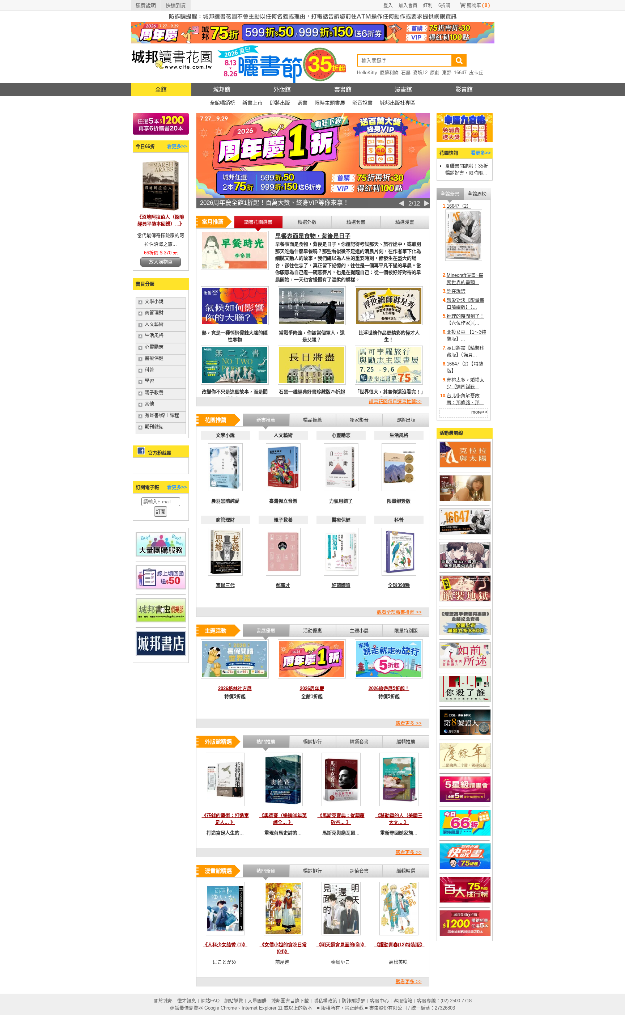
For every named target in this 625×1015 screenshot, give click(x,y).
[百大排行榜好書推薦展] (465, 901)
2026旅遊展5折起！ (389, 688)
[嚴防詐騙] (312, 20)
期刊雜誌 (154, 426)
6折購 (444, 5)
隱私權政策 (325, 1000)
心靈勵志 (154, 347)
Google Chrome (220, 1008)
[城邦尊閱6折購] (161, 133)
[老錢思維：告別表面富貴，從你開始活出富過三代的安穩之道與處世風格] (225, 577)
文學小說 (154, 301)
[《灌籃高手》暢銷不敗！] (465, 633)
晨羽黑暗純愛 (225, 501)
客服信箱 (403, 1000)
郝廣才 (283, 585)
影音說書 (362, 103)
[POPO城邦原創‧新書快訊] (465, 566)
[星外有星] (283, 577)
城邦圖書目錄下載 (290, 1000)
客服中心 (379, 1000)
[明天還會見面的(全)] (341, 937)
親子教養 (154, 392)
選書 (302, 103)
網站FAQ (210, 1000)
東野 (446, 72)
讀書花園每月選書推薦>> (395, 401)
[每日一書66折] (465, 834)
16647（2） (459, 206)
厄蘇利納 (389, 72)
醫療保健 (154, 358)
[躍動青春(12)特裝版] (398, 937)
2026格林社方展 (235, 688)
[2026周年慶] (312, 680)
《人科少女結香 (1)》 (225, 944)
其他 (149, 403)
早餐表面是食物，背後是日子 (312, 236)
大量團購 (257, 1000)
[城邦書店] (161, 654)
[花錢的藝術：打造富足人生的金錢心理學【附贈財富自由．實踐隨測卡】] (225, 808)
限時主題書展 (330, 103)
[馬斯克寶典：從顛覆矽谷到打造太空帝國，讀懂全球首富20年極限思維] (341, 808)
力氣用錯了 (341, 501)
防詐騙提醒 (353, 1000)
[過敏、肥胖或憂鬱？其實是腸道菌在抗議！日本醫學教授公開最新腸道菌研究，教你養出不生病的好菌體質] (341, 577)
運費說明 (146, 5)
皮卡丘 (476, 72)
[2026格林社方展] (235, 680)
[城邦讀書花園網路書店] (171, 81)
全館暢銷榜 (222, 103)
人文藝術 (154, 324)
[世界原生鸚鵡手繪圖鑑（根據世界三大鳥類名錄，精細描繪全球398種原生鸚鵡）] (399, 577)
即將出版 (280, 103)
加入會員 (408, 5)
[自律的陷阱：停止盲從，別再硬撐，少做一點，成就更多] (341, 493)
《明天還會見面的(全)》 (341, 944)
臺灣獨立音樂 (283, 501)
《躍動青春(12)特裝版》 (399, 944)
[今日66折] (161, 209)
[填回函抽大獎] (161, 588)
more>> (479, 412)
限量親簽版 (399, 501)
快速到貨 (176, 5)
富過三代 (225, 585)
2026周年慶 (312, 688)
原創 (434, 72)
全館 (161, 89)
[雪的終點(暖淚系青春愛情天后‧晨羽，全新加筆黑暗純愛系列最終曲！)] (225, 493)
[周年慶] (312, 42)
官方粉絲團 (159, 453)
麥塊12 (420, 72)
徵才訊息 (186, 1000)
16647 (460, 72)
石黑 (406, 72)
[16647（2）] (463, 259)
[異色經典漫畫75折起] (465, 599)
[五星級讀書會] (465, 800)
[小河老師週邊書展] (465, 533)
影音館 (464, 89)
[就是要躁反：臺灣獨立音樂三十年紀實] (283, 493)
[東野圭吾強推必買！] (465, 700)
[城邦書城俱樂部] (161, 620)
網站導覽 (233, 1000)
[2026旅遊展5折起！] (389, 680)
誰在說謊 (456, 291)
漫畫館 (403, 89)
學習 (149, 381)
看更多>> (177, 146)
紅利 (428, 5)
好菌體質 (341, 585)
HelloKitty (367, 72)
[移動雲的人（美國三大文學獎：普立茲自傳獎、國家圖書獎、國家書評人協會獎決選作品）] (398, 808)
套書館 (343, 89)
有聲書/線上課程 (162, 415)
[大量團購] (161, 555)
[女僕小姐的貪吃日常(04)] (283, 937)
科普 (149, 369)
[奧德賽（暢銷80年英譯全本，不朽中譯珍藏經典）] (283, 808)
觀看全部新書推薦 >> (399, 612)
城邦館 (221, 89)
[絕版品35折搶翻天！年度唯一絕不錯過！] (313, 196)
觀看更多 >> (409, 723)
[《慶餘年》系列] (465, 767)
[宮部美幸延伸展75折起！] (465, 666)
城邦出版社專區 (397, 103)
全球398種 (399, 585)
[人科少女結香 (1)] (225, 937)
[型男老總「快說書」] (465, 867)
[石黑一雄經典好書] (465, 466)
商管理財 (154, 312)
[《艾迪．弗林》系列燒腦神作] (465, 733)
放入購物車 (161, 262)
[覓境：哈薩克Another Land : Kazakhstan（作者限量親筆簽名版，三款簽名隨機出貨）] (399, 493)
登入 (388, 5)
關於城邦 (163, 1000)
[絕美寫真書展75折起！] (465, 499)
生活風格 (154, 335)
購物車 (478, 5)
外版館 (282, 89)
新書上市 (252, 103)
